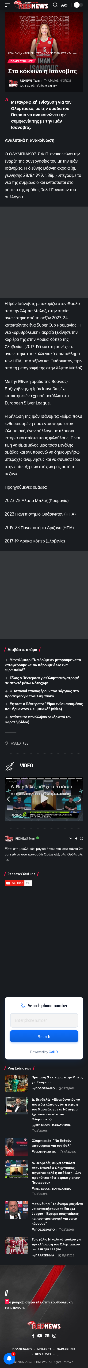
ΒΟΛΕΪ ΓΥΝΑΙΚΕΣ (22, 61)
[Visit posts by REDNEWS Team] (13, 83)
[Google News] (47, 1335)
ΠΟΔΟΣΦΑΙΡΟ (45, 1088)
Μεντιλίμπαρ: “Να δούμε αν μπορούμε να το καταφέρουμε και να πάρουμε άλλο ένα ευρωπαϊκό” (43, 665)
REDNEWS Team (30, 80)
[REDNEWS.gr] (31, 5)
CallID (53, 1052)
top (25, 743)
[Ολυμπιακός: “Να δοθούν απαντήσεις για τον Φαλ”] (16, 1147)
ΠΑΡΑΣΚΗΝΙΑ (61, 1125)
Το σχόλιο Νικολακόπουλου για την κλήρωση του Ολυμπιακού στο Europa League (56, 1244)
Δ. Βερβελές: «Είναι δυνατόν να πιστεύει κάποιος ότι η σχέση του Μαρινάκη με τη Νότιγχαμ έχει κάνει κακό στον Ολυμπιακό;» (56, 1109)
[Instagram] (81, 839)
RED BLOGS (42, 1125)
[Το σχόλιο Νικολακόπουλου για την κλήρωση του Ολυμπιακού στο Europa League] (16, 1245)
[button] (9, 5)
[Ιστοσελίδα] (70, 839)
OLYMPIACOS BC (45, 1151)
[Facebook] (76, 839)
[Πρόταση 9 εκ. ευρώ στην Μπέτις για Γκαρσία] (16, 1083)
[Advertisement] (44, 252)
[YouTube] (39, 1335)
